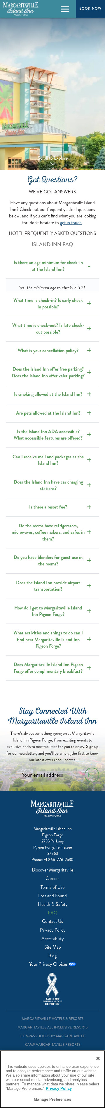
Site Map (52, 947)
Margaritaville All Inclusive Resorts (53, 1027)
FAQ (52, 913)
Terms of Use (52, 887)
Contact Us (52, 921)
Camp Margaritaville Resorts (52, 1044)
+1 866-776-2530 (59, 859)
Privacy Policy (52, 930)
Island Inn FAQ (52, 244)
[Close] (98, 1058)
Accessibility (52, 938)
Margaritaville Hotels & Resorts (52, 1018)
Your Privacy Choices (49, 964)
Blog (52, 955)
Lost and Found (52, 895)
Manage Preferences (52, 1099)
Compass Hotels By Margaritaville (52, 1036)
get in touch (71, 222)
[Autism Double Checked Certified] (52, 989)
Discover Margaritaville (52, 870)
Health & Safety (52, 904)
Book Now (90, 8)
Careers (53, 878)
